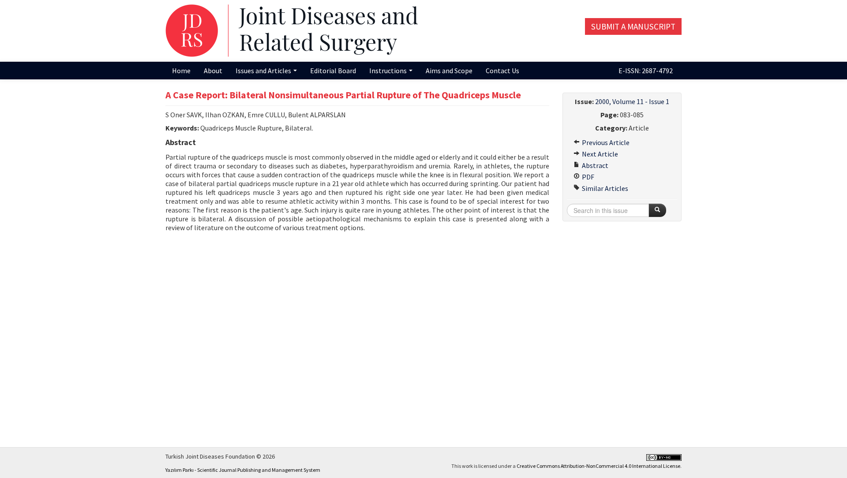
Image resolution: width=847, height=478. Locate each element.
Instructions (388, 70)
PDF (587, 176)
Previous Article (605, 142)
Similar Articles (604, 188)
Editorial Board (333, 70)
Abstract (594, 165)
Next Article (599, 153)
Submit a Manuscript (633, 26)
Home (181, 70)
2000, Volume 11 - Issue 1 (632, 101)
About (213, 70)
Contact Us (502, 70)
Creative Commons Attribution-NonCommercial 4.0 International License (598, 466)
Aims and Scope (449, 70)
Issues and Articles (264, 70)
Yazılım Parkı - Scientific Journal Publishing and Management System (242, 470)
